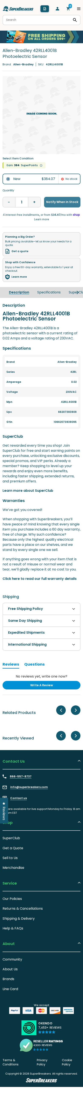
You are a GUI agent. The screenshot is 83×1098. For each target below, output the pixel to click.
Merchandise (13, 867)
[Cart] (68, 9)
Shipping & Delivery (19, 918)
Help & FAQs (13, 928)
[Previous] (61, 710)
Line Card (10, 988)
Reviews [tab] (11, 665)
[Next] (77, 292)
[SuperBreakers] (18, 8)
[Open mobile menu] (79, 9)
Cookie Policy (67, 1062)
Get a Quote (13, 848)
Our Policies (12, 898)
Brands (8, 978)
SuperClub (11, 838)
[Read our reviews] (41, 1045)
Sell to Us (10, 857)
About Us (10, 969)
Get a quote (19, 251)
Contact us (18, 798)
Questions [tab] (34, 665)
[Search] (75, 20)
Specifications (49, 292)
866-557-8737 (20, 776)
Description (19, 292)
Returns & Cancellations (23, 908)
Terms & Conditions (11, 1062)
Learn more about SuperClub (28, 490)
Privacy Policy (42, 1062)
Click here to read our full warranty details (40, 578)
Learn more (19, 277)
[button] (50, 1029)
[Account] (57, 9)
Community (12, 959)
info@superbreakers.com (29, 787)
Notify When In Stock (62, 202)
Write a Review (48, 686)
